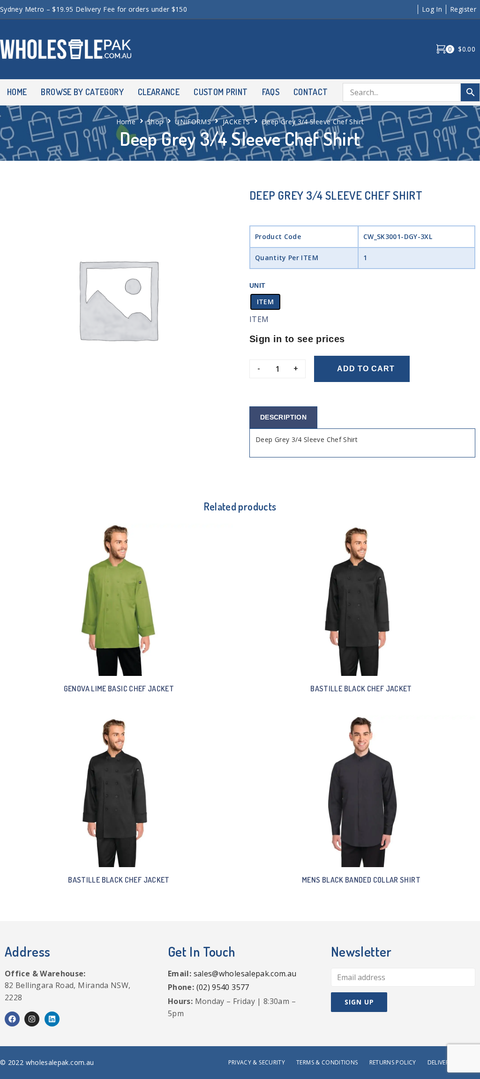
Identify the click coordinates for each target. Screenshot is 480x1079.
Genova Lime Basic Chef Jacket (119, 688)
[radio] (265, 302)
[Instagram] (31, 1019)
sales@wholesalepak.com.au (245, 973)
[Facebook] (12, 1019)
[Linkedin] (52, 1019)
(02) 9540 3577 (222, 987)
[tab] (283, 417)
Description (283, 417)
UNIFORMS (193, 121)
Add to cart (366, 369)
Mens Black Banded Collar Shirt (361, 879)
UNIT (257, 285)
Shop (155, 121)
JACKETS (236, 121)
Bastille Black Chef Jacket (361, 688)
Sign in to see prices (297, 339)
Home (125, 121)
